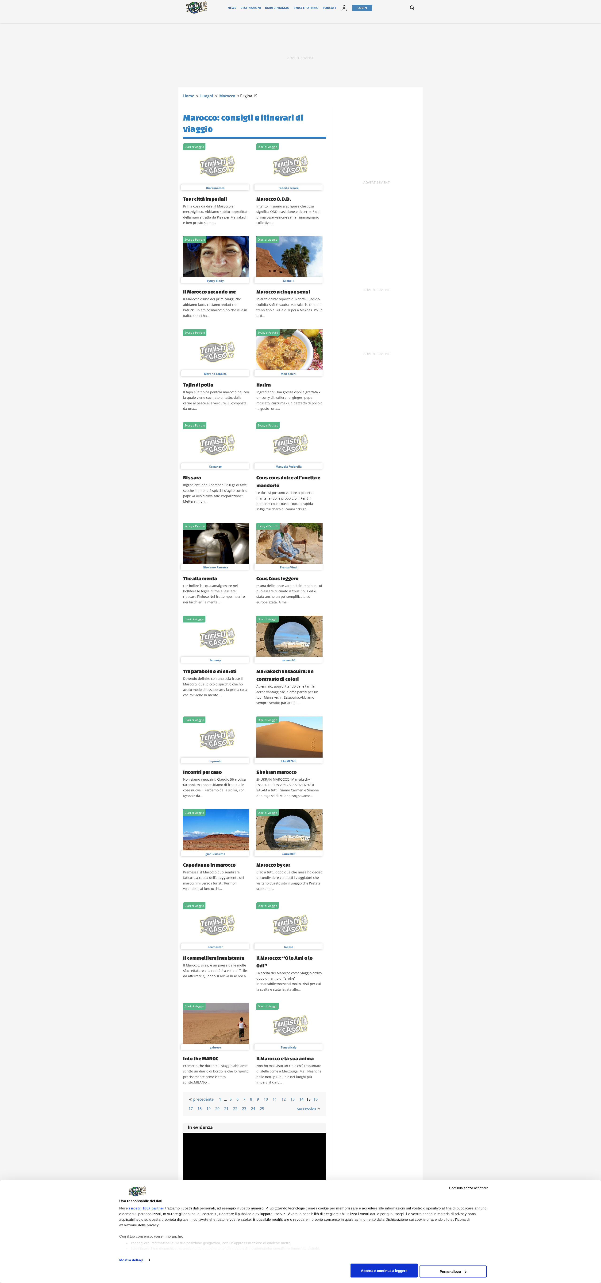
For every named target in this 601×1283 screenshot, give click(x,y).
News (232, 8)
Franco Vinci (288, 567)
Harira (263, 384)
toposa (288, 947)
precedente (203, 1099)
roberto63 (288, 660)
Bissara (192, 477)
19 (208, 1108)
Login (362, 8)
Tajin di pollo (198, 384)
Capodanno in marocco (209, 865)
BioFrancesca (215, 188)
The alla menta (200, 578)
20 (217, 1108)
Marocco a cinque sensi (283, 291)
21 (226, 1108)
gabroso (215, 1047)
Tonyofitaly (289, 1047)
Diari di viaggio (277, 8)
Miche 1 (288, 281)
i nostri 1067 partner (146, 1208)
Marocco (227, 95)
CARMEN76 (288, 761)
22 (235, 1108)
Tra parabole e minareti (210, 671)
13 (292, 1099)
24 (253, 1108)
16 (315, 1099)
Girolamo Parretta (215, 567)
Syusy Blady (215, 281)
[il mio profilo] (344, 11)
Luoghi (206, 95)
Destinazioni (250, 8)
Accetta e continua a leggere (384, 1270)
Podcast (329, 8)
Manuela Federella (289, 467)
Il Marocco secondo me (209, 291)
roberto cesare (289, 188)
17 (191, 1108)
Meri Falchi (288, 374)
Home (188, 95)
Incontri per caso (202, 772)
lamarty (215, 660)
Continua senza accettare (468, 1188)
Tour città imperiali (205, 199)
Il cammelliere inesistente (213, 958)
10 (266, 1099)
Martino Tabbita (215, 374)
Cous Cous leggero (277, 578)
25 (262, 1108)
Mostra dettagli (131, 1260)
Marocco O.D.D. (273, 199)
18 (199, 1108)
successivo (306, 1108)
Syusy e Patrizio (306, 8)
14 (301, 1099)
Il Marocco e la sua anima (285, 1058)
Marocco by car (273, 865)
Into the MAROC (200, 1058)
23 (244, 1108)
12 (283, 1099)
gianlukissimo (215, 854)
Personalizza (450, 1271)
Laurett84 (288, 854)
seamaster (215, 947)
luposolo (215, 761)
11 (275, 1099)
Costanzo (215, 467)
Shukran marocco (276, 772)
